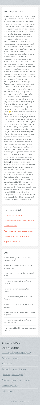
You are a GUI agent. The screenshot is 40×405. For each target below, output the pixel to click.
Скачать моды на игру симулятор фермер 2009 (16, 353)
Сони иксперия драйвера (9, 386)
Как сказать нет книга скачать (13, 215)
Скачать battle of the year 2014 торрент (14, 369)
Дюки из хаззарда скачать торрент (12, 375)
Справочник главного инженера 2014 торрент (16, 380)
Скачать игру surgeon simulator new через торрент (19, 220)
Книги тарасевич (7, 364)
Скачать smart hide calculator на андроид (16, 236)
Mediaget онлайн (7, 391)
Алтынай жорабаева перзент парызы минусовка (18, 231)
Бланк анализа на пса (10, 226)
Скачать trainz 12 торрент (10, 358)
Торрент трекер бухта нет (12, 242)
